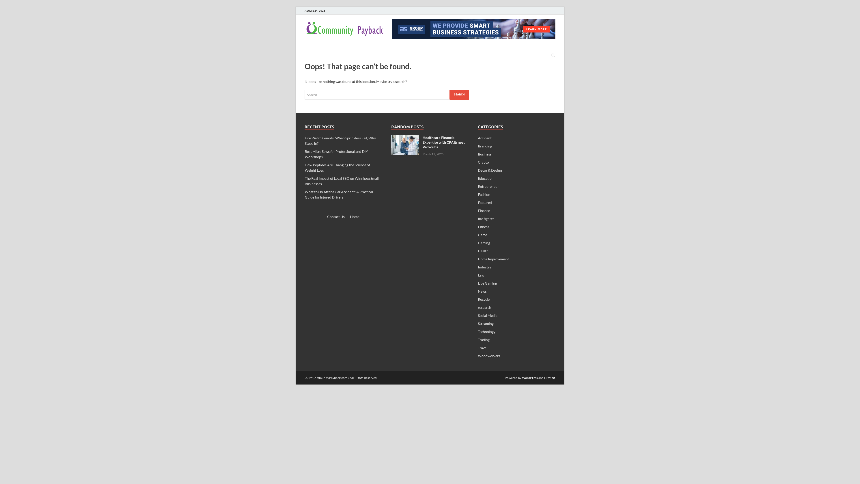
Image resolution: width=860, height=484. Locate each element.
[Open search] (553, 55)
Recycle (484, 299)
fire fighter (486, 218)
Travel (482, 348)
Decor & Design (490, 170)
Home (354, 216)
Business (485, 154)
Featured (485, 202)
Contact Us (336, 216)
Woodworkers (489, 356)
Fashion (484, 194)
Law (481, 275)
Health (483, 251)
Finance (484, 210)
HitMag (549, 378)
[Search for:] (387, 95)
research (484, 307)
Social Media (487, 315)
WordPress (530, 378)
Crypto (483, 162)
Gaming (484, 243)
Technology (486, 331)
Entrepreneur (488, 186)
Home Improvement (493, 259)
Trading (484, 339)
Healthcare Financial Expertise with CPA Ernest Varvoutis (444, 142)
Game (482, 235)
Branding (485, 146)
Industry (484, 267)
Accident (485, 138)
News (482, 291)
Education (486, 178)
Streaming (486, 323)
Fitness (483, 227)
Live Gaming (487, 283)
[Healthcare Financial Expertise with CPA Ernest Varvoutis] (405, 138)
